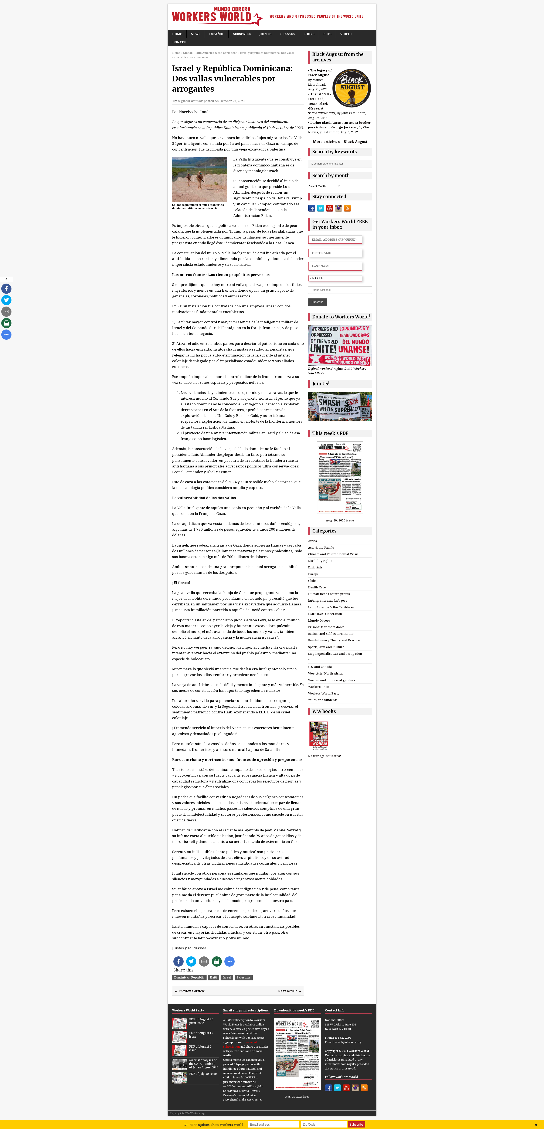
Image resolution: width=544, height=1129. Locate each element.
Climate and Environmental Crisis (333, 554)
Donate (179, 42)
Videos (346, 34)
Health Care (317, 587)
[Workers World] (272, 17)
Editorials (315, 567)
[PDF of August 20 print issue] (179, 1027)
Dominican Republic (189, 977)
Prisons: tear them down (326, 627)
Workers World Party (323, 693)
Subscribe (242, 34)
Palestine (244, 977)
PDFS (327, 34)
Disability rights (320, 561)
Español (216, 34)
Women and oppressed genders (331, 680)
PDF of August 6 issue (200, 1048)
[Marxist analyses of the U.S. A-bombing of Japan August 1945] (179, 1067)
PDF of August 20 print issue (201, 1021)
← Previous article (189, 991)
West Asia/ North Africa (325, 673)
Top (310, 660)
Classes (287, 34)
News (195, 34)
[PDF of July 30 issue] (179, 1081)
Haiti (213, 977)
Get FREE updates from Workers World (213, 1124)
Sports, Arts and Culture (326, 647)
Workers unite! (319, 687)
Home (177, 34)
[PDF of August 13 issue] (179, 1040)
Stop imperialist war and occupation (335, 654)
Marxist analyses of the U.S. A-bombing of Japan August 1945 (203, 1063)
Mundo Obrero (319, 620)
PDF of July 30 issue (203, 1074)
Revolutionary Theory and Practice (334, 640)
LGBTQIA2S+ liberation (325, 614)
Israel (227, 977)
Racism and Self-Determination (331, 634)
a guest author (190, 101)
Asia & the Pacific (321, 547)
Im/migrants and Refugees (327, 600)
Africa (312, 541)
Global (187, 53)
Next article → (290, 991)
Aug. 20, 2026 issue (340, 520)
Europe (313, 574)
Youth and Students (322, 700)
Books (308, 34)
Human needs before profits (329, 594)
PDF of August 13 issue (201, 1034)
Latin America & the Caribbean (331, 607)
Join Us (265, 34)
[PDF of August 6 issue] (179, 1054)
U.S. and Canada (320, 667)
